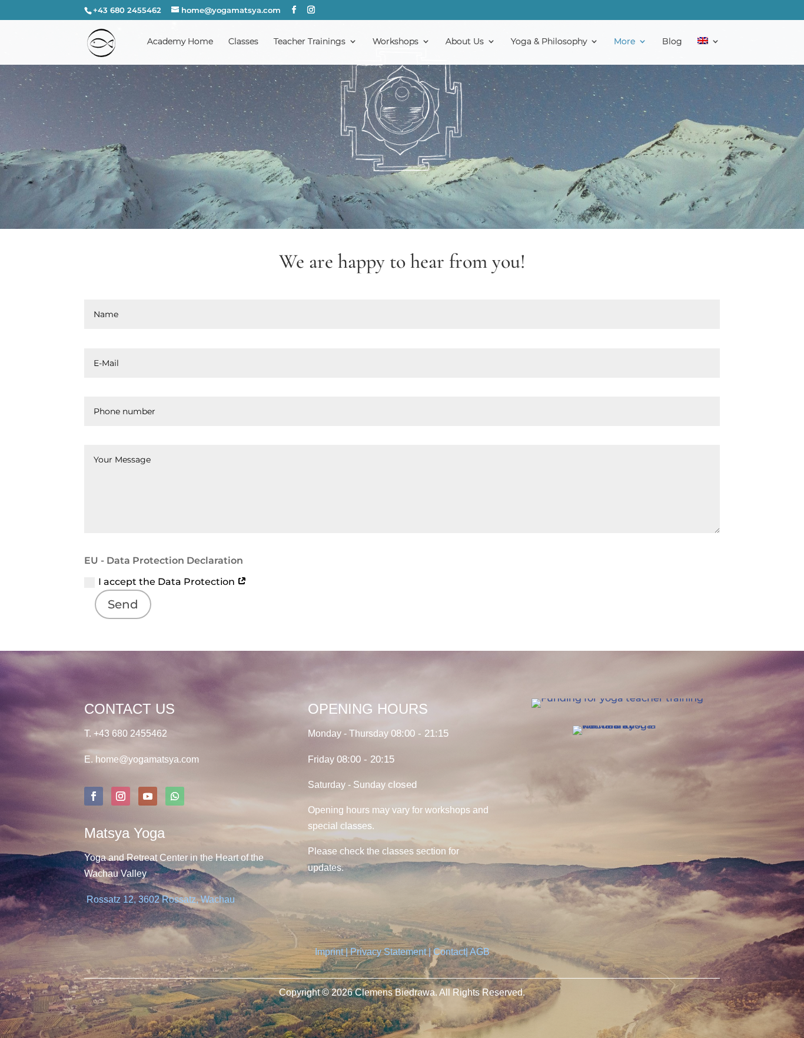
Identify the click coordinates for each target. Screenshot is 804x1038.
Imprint (330, 952)
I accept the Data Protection (167, 581)
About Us (465, 41)
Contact (449, 952)
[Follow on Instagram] (120, 796)
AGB (480, 952)
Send (123, 604)
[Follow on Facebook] (93, 796)
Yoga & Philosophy (549, 41)
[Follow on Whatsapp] (174, 796)
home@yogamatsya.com (147, 759)
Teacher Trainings (309, 41)
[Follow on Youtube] (147, 796)
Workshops (395, 41)
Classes (243, 41)
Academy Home (180, 41)
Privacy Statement (388, 952)
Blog (672, 41)
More (624, 41)
